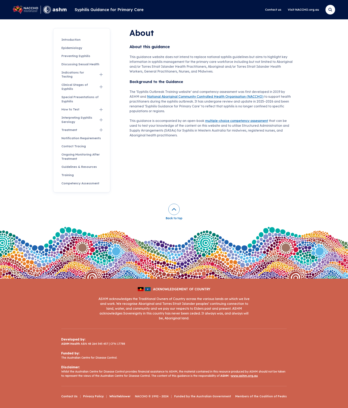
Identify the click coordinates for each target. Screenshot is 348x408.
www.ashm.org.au (244, 376)
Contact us (273, 9)
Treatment (69, 130)
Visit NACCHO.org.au (303, 9)
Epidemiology (71, 48)
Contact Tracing (73, 146)
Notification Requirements (81, 138)
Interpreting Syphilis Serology (76, 120)
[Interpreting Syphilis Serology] (101, 120)
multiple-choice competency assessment (236, 121)
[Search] (330, 10)
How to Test (70, 109)
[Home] (40, 10)
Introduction (71, 40)
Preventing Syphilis (75, 56)
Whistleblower (119, 396)
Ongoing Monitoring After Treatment (80, 157)
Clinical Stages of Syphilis (74, 87)
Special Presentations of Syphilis (79, 99)
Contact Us (69, 396)
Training (67, 175)
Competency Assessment (80, 183)
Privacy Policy (93, 396)
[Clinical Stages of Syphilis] (101, 87)
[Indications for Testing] (101, 75)
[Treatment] (101, 130)
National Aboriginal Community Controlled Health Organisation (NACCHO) (205, 96)
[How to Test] (101, 110)
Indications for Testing (72, 75)
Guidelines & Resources (79, 167)
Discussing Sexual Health (80, 64)
